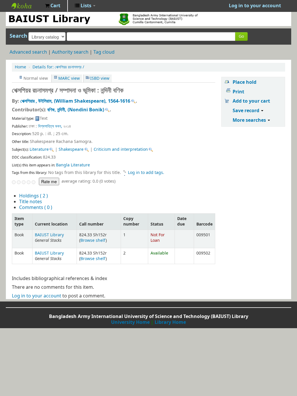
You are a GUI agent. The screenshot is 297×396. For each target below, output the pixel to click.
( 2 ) (33, 195)
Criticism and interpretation (121, 149)
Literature (39, 149)
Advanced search (28, 52)
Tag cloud (104, 52)
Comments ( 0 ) (35, 207)
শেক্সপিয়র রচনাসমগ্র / (58, 67)
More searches (250, 120)
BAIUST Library (26, 6)
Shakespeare (71, 149)
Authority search (70, 52)
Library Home (170, 322)
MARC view (69, 78)
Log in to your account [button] (255, 5)
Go (241, 36)
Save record (246, 110)
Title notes (30, 201)
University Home (130, 322)
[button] (53, 6)
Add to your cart (251, 101)
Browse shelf (93, 240)
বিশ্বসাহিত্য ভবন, (50, 126)
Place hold (244, 82)
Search (18, 36)
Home (20, 67)
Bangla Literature (73, 165)
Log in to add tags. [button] (146, 173)
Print (238, 91)
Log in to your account (36, 296)
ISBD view (99, 78)
